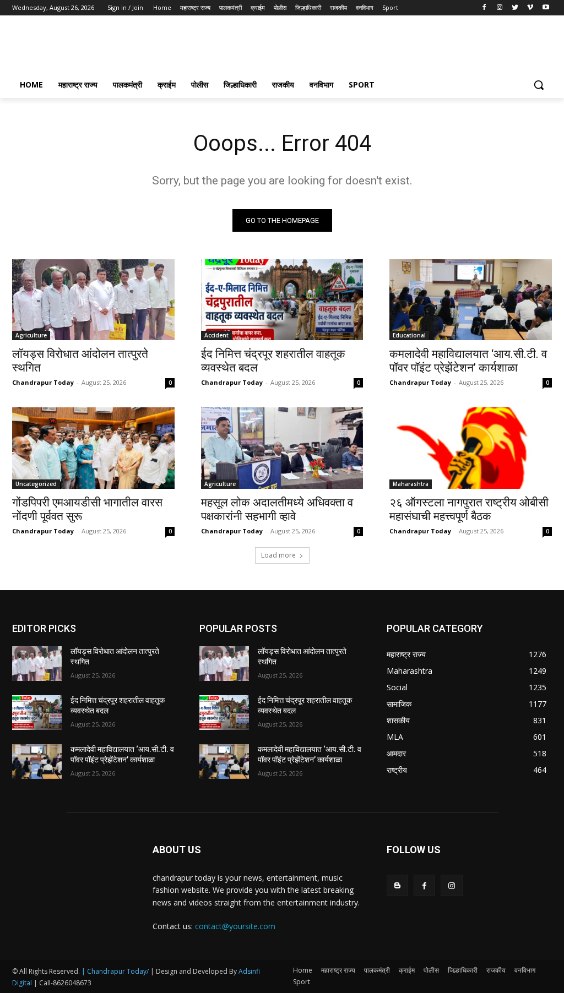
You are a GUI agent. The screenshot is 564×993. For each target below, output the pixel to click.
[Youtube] (545, 8)
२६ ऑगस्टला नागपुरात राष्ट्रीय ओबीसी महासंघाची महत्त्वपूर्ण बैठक (469, 509)
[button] (538, 85)
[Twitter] (515, 8)
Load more (278, 555)
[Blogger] (397, 885)
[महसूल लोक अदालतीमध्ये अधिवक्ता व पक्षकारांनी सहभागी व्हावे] (282, 447)
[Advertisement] (270, 47)
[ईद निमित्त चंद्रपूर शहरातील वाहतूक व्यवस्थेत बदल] (282, 299)
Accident (216, 335)
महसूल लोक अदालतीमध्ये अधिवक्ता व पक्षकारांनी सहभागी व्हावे (277, 509)
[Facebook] (484, 8)
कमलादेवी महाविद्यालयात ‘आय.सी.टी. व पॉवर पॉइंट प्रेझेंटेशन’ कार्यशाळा (468, 360)
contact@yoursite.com (235, 926)
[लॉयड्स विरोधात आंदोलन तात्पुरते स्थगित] (93, 299)
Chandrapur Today (43, 382)
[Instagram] (500, 8)
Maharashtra (411, 484)
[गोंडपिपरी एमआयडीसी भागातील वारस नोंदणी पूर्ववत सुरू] (93, 447)
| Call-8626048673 (62, 982)
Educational (409, 335)
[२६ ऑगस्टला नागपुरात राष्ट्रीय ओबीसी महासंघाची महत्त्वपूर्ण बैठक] (470, 447)
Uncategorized (36, 484)
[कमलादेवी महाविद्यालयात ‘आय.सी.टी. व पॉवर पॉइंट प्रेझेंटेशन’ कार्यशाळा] (470, 299)
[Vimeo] (530, 8)
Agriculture (31, 335)
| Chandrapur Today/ (115, 971)
